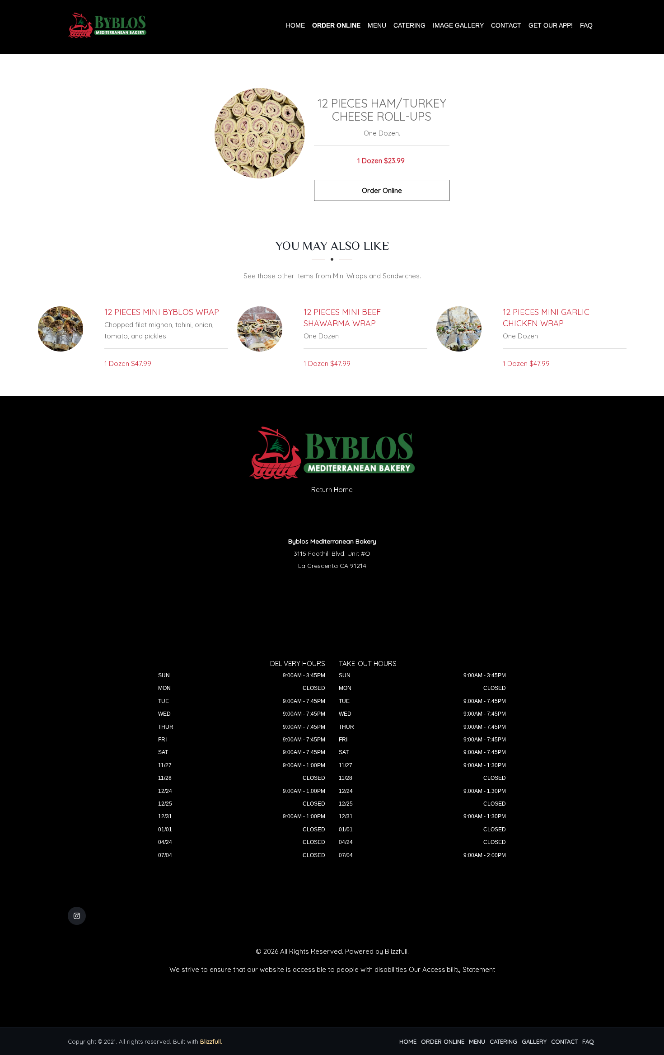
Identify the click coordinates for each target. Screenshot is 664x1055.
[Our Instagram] (77, 916)
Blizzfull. (211, 1041)
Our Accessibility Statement (452, 969)
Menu (377, 25)
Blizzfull (396, 951)
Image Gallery (458, 25)
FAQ (586, 25)
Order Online (336, 25)
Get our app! (550, 25)
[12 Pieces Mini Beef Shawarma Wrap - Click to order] (262, 329)
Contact (506, 25)
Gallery (534, 1041)
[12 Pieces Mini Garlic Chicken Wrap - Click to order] (461, 329)
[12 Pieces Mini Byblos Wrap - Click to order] (63, 329)
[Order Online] (260, 133)
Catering (409, 25)
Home (295, 25)
